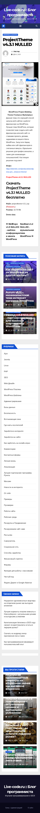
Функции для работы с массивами (18, 571)
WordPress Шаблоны (10, 34)
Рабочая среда (10, 517)
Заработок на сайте (12, 437)
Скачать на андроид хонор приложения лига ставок (19, 757)
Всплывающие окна (12, 419)
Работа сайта (9, 511)
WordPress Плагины (17, 263)
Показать (11, 207)
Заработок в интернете (13, 431)
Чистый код (9, 577)
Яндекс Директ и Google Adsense (18, 583)
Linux (6, 365)
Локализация (9, 467)
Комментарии (9, 449)
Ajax (6, 354)
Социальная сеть (11, 547)
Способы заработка (12, 553)
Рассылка (8, 535)
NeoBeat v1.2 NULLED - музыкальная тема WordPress (27, 230)
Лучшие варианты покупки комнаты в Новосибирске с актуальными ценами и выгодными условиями (20, 614)
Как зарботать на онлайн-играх (17, 443)
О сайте (30, 808)
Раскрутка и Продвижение (15, 523)
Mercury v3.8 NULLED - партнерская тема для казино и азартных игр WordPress (20, 320)
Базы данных (9, 407)
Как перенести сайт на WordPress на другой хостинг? (19, 272)
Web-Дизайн (9, 383)
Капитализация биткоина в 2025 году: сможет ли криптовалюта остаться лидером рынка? (20, 625)
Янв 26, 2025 (13, 740)
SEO (6, 377)
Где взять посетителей (13, 425)
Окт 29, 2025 (12, 717)
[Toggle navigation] (20, 26)
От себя (7, 493)
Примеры (8, 499)
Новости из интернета (13, 487)
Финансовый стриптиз (13, 559)
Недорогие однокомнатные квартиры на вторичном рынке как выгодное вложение (20, 603)
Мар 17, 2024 (13, 764)
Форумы (7, 565)
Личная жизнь (10, 461)
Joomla (7, 360)
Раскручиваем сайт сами (14, 529)
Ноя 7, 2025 (12, 693)
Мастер (17, 51)
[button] (36, 26)
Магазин (7, 481)
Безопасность (10, 413)
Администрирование (12, 401)
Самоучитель (9, 541)
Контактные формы (12, 455)
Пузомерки (8, 505)
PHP (7, 263)
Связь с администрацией (13, 808)
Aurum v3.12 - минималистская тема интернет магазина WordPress (20, 296)
